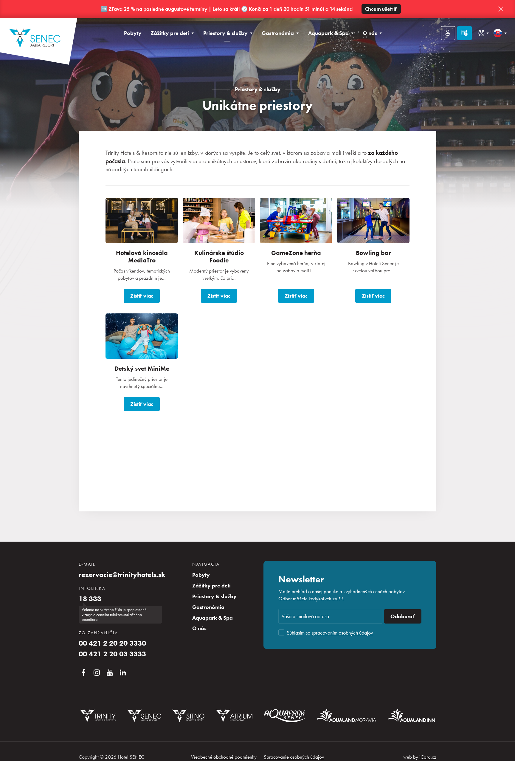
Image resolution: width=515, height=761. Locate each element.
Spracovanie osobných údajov (294, 757)
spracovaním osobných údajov (342, 632)
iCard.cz (427, 757)
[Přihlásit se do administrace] (509, 755)
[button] (500, 9)
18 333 (90, 598)
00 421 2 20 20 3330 (112, 643)
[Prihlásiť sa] (448, 33)
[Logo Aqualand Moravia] (346, 715)
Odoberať (402, 616)
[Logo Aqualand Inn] (411, 715)
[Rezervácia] (464, 33)
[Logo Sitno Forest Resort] (188, 715)
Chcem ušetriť (381, 9)
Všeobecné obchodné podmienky (224, 757)
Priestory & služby (257, 89)
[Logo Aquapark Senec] (284, 715)
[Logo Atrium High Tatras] (234, 715)
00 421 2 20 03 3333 (112, 653)
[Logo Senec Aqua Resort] (144, 715)
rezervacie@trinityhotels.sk (122, 574)
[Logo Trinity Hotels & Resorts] (98, 715)
